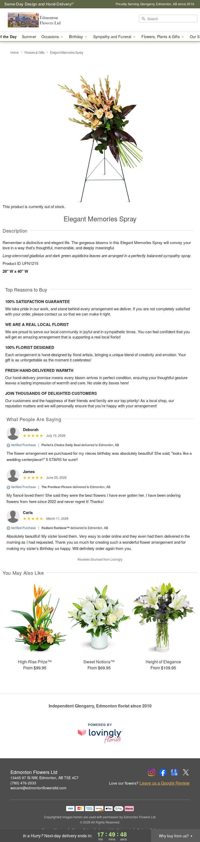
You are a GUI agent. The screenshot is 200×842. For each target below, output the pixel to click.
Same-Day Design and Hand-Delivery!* (39, 4)
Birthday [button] (76, 36)
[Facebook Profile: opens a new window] (163, 772)
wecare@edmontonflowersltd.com (38, 787)
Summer (29, 36)
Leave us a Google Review (165, 783)
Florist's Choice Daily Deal (60, 445)
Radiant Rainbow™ (55, 527)
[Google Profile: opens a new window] (174, 772)
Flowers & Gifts (34, 52)
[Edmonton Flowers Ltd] (34, 20)
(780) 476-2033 (23, 782)
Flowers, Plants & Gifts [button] (160, 36)
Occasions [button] (50, 36)
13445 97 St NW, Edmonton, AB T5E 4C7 (44, 777)
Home (14, 52)
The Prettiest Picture (56, 486)
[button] (186, 819)
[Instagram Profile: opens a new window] (151, 772)
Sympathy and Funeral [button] (113, 36)
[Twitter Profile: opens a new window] (186, 772)
